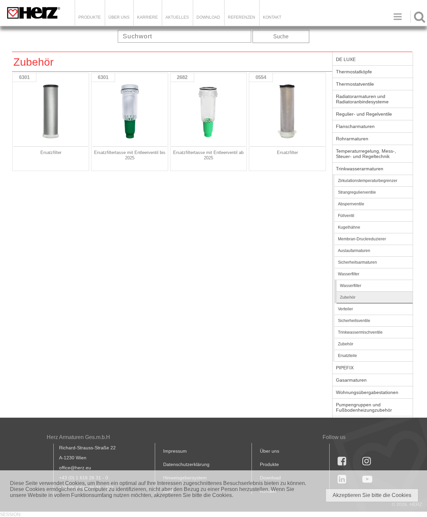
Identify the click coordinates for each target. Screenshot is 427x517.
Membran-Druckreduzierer (362, 239)
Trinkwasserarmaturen (359, 168)
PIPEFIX (345, 367)
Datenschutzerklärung (186, 464)
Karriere (147, 17)
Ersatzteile (347, 355)
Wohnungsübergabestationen (367, 392)
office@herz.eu (75, 467)
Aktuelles (177, 17)
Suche (281, 36)
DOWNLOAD (208, 17)
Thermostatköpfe (354, 71)
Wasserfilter (348, 274)
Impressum (175, 451)
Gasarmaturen (351, 380)
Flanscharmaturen (355, 126)
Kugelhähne (349, 227)
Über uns (269, 451)
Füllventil (346, 215)
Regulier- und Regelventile (364, 114)
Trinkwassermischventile (360, 332)
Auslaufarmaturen (354, 250)
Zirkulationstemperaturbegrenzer (367, 180)
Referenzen (241, 17)
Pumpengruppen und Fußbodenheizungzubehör (364, 407)
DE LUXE (346, 59)
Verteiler (345, 309)
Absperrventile (351, 204)
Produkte (89, 17)
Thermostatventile (355, 84)
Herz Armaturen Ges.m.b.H (78, 437)
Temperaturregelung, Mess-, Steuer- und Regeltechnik (366, 153)
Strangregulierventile (357, 192)
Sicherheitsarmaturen (357, 262)
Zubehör (348, 297)
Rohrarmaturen (352, 138)
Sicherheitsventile (354, 320)
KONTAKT (272, 17)
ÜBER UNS (118, 17)
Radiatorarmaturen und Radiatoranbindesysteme (362, 99)
